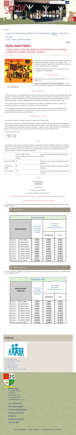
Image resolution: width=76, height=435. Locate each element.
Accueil (6, 29)
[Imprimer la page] (67, 42)
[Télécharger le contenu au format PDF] (69, 42)
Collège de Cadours (12, 367)
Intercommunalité (32, 33)
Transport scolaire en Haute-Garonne (16, 369)
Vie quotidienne (45, 33)
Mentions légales (20, 429)
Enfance (54, 33)
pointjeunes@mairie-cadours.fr (38, 190)
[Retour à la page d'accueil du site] (9, 7)
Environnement (63, 33)
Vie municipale (20, 33)
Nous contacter (33, 429)
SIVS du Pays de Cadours (13, 361)
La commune (9, 33)
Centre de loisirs (11, 363)
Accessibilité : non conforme (51, 429)
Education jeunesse (12, 359)
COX (19, 7)
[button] (70, 42)
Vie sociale (9, 37)
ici (66, 83)
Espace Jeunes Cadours (13, 365)
